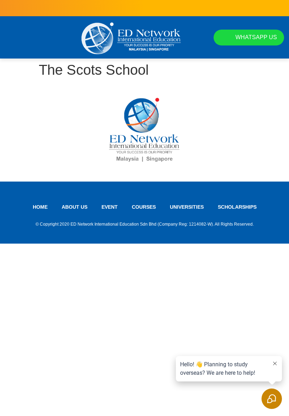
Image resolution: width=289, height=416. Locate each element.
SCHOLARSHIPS (237, 207)
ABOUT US (74, 207)
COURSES (144, 207)
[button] (11, 37)
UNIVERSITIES (187, 207)
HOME (40, 207)
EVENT (110, 207)
